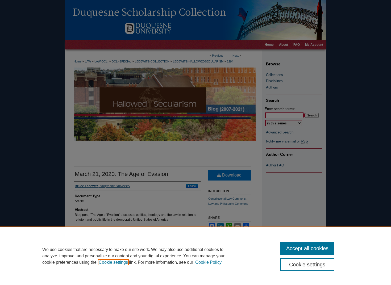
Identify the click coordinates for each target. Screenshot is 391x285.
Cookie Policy (208, 262)
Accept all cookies (307, 248)
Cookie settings (113, 262)
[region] (195, 256)
